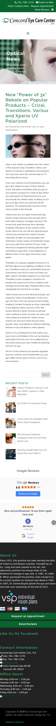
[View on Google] (28, 521)
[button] (2, 522)
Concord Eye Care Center (19, 127)
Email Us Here (10, 662)
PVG (48, 715)
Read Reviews (28, 624)
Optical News (12, 130)
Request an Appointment (28, 616)
